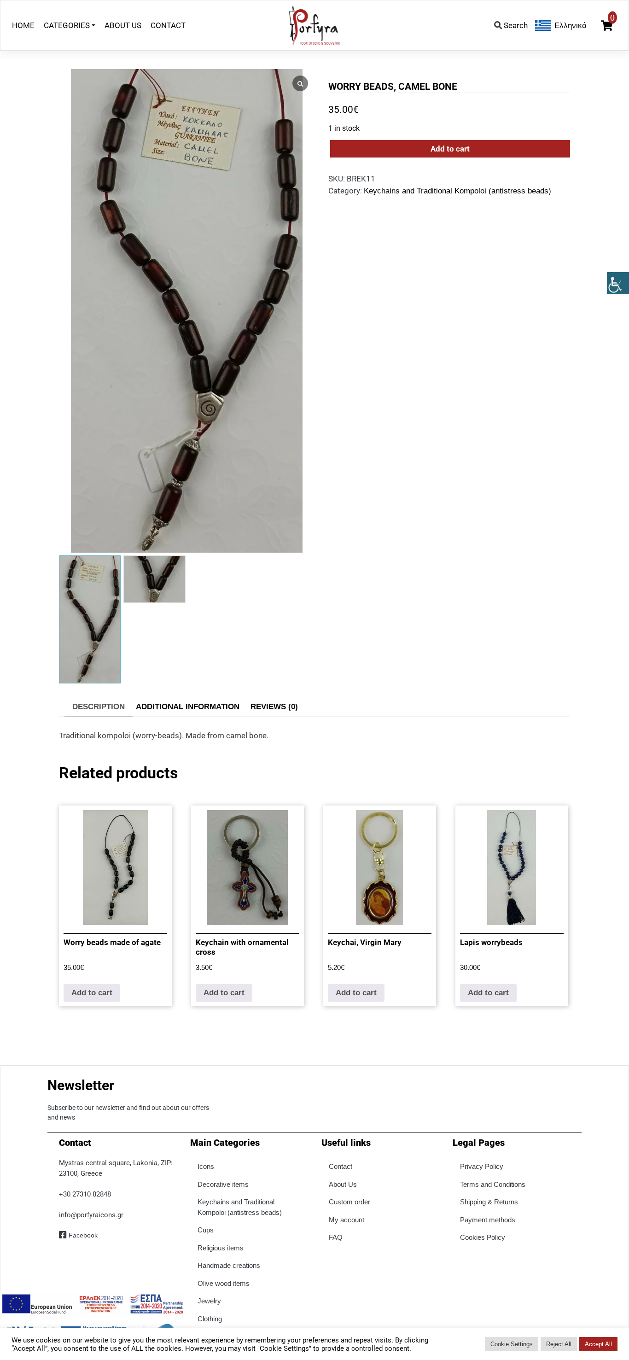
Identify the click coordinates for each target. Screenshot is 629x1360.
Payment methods (487, 1220)
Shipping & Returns (489, 1202)
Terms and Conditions (492, 1184)
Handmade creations (229, 1265)
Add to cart (450, 148)
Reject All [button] (558, 1344)
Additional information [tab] (187, 706)
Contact (340, 1166)
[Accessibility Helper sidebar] (618, 283)
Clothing (210, 1319)
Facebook (83, 1235)
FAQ (336, 1237)
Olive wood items (224, 1283)
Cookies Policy (482, 1237)
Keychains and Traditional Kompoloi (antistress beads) (457, 191)
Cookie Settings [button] (511, 1344)
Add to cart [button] (91, 992)
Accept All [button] (598, 1344)
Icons (206, 1166)
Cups (206, 1230)
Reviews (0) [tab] (274, 706)
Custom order (349, 1202)
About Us (343, 1184)
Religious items (221, 1248)
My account (346, 1220)
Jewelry (209, 1301)
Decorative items (223, 1184)
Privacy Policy (481, 1166)
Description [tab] (98, 706)
